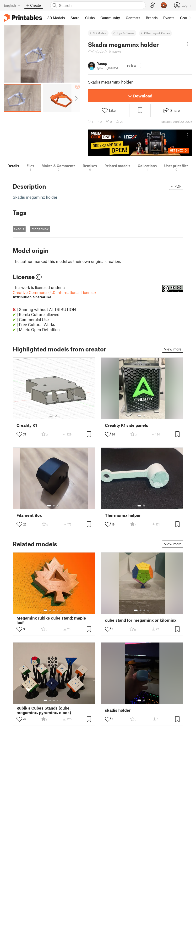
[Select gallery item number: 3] (58, 506)
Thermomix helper (123, 515)
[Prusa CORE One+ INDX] (140, 143)
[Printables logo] (23, 18)
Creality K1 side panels (126, 425)
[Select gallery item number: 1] (51, 416)
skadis (19, 229)
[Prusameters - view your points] (164, 5)
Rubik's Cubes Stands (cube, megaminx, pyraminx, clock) (43, 710)
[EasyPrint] (152, 5)
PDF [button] (177, 186)
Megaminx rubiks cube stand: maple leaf (51, 620)
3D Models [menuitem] (56, 18)
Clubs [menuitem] (90, 18)
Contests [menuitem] (133, 18)
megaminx (40, 229)
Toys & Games (125, 33)
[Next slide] (75, 98)
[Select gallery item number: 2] (56, 416)
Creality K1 (26, 425)
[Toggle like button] (19, 434)
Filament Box (29, 515)
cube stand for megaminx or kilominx (140, 620)
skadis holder (118, 710)
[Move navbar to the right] (189, 18)
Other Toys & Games (157, 33)
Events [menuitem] (168, 18)
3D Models (100, 33)
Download (142, 95)
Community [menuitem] (110, 18)
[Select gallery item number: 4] (58, 610)
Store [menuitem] (75, 18)
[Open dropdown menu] (187, 44)
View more (172, 349)
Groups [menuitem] (186, 18)
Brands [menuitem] (152, 18)
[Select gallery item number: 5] (61, 610)
